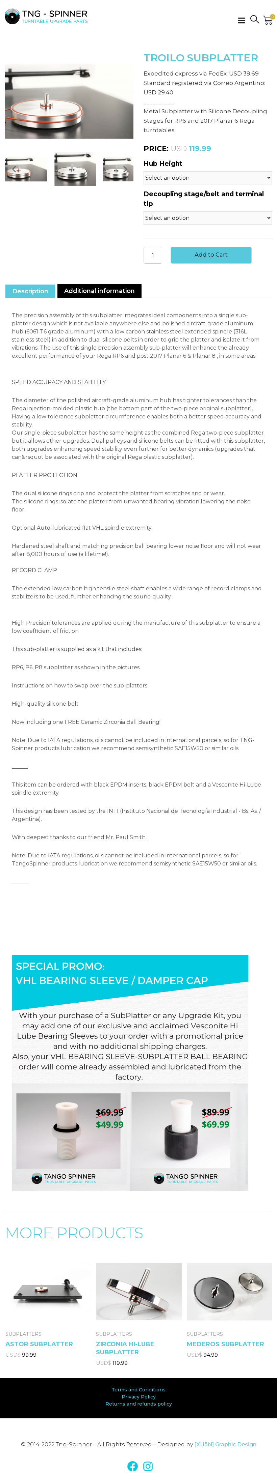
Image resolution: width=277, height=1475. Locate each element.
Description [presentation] (30, 291)
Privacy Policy (139, 1397)
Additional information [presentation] (99, 291)
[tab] (30, 291)
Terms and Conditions (138, 1390)
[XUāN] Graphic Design (225, 1444)
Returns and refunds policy (138, 1404)
